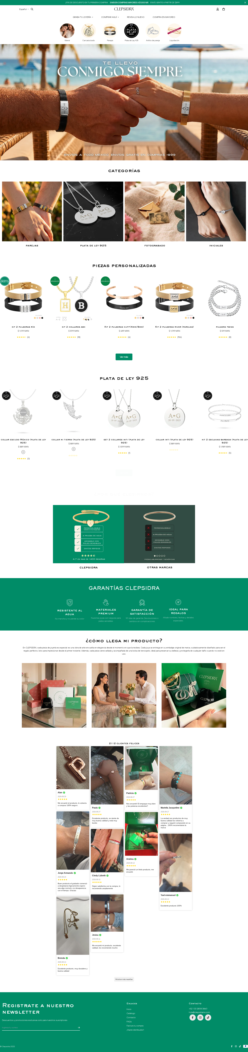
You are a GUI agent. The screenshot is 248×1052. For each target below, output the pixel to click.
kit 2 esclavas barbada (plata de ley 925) (225, 441)
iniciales (216, 245)
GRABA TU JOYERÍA (82, 17)
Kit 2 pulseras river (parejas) (174, 327)
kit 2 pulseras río (23, 327)
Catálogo (131, 1013)
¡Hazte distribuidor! (135, 1030)
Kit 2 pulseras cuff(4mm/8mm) (124, 327)
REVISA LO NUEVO (135, 17)
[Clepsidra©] (124, 9)
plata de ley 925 (93, 245)
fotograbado (154, 245)
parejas (32, 245)
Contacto (131, 1017)
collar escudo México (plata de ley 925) (23, 441)
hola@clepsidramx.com (199, 1012)
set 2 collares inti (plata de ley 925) (124, 441)
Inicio (129, 1009)
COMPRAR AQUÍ (109, 17)
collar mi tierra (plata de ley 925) (73, 440)
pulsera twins (225, 327)
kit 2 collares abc (73, 327)
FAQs (129, 1021)
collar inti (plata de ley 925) (174, 440)
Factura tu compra (135, 1025)
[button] (223, 9)
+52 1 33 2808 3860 (198, 1008)
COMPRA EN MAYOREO (164, 17)
